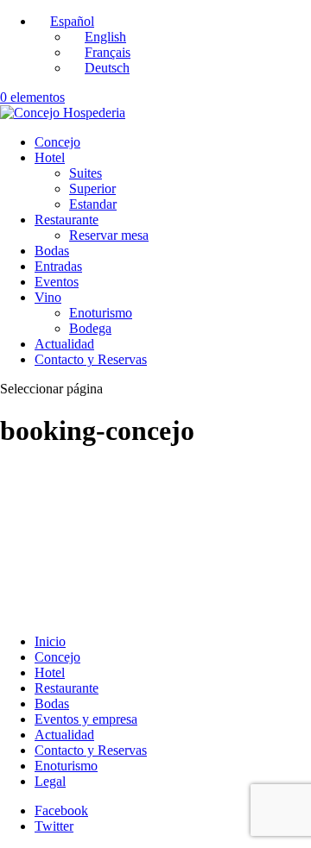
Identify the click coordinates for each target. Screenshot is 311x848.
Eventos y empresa (86, 719)
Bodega (90, 328)
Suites (85, 173)
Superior (92, 188)
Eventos (57, 281)
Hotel (50, 157)
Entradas (58, 266)
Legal (50, 781)
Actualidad (64, 343)
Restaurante (66, 219)
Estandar (93, 204)
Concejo (57, 142)
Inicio (50, 641)
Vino (48, 297)
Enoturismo (100, 312)
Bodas (52, 250)
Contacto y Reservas (91, 359)
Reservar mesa (109, 235)
